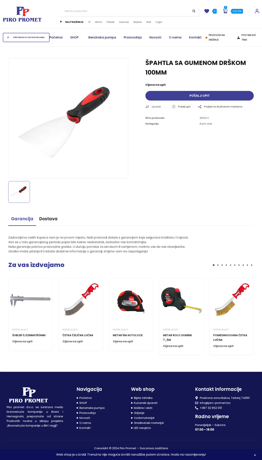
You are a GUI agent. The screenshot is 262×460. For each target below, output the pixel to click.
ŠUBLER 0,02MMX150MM (28, 335)
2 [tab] (217, 265)
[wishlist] (206, 11)
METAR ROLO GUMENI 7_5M (177, 337)
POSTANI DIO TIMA (248, 37)
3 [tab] (222, 265)
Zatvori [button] (255, 455)
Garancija (22, 219)
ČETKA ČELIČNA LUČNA (78, 335)
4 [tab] (226, 265)
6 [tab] (234, 265)
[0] (225, 11)
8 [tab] (243, 265)
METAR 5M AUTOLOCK (128, 335)
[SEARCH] (194, 11)
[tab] (22, 220)
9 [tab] (247, 265)
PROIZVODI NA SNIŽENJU (217, 37)
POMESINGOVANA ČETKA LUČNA (230, 337)
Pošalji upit (199, 95)
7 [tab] (239, 265)
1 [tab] (214, 265)
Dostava (48, 219)
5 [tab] (230, 265)
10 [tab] (251, 265)
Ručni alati (206, 123)
